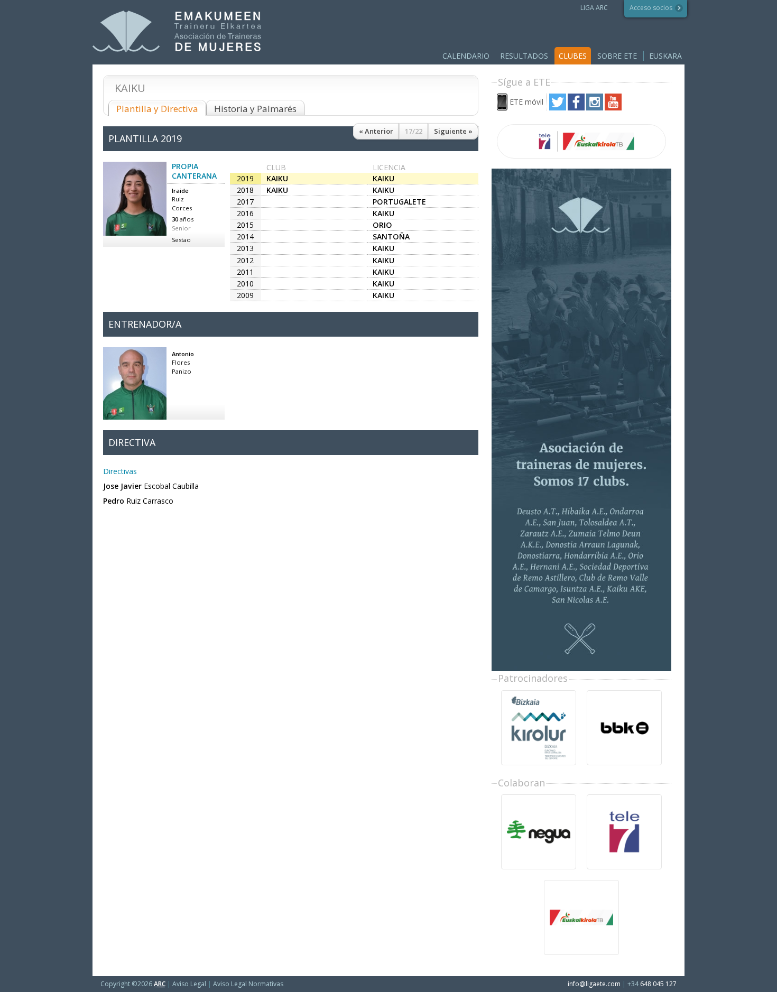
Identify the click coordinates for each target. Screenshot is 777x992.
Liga (176, 31)
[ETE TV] (581, 141)
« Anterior (376, 131)
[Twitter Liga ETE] (557, 108)
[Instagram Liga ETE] (594, 108)
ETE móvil (526, 102)
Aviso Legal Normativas (248, 983)
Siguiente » (453, 131)
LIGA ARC (594, 7)
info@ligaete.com (594, 983)
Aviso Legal (189, 983)
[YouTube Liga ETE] (613, 108)
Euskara (665, 56)
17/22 (413, 131)
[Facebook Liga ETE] (576, 108)
